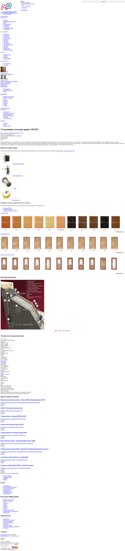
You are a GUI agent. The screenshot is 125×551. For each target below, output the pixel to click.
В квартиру (6, 34)
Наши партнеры (7, 14)
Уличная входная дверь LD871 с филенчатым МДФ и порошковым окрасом (25, 449)
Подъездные (6, 35)
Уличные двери (7, 125)
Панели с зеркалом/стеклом (10, 210)
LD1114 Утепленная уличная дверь (12, 408)
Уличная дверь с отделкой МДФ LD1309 (13, 416)
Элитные (5, 57)
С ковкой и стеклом (8, 28)
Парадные (5, 40)
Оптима (5, 56)
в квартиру (3, 363)
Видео (5, 91)
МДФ (4, 22)
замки (57, 150)
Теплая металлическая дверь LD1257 (12, 424)
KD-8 (68, 330)
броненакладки (71, 150)
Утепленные (6, 43)
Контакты (3, 120)
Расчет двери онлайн (8, 510)
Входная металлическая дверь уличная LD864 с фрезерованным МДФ (23, 400)
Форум (5, 101)
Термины (5, 100)
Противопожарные (8, 49)
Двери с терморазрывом (6, 74)
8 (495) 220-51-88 (5, 534)
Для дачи (5, 47)
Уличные (5, 42)
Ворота (5, 479)
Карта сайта (6, 512)
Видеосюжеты (7, 493)
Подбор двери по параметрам (10, 511)
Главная (5, 123)
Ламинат (5, 20)
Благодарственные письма (9, 487)
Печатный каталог (8, 90)
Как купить (3, 109)
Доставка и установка (8, 113)
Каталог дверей (4, 16)
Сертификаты (6, 485)
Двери (5, 124)
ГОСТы (5, 105)
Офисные (5, 46)
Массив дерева (7, 24)
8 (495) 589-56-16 (5, 536)
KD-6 (64, 330)
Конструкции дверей (8, 96)
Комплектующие (7, 477)
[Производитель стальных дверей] (11, 5)
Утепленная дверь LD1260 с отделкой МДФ (14, 457)
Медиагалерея (4, 86)
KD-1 (56, 330)
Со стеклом (6, 26)
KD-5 (60, 330)
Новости (5, 103)
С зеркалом (6, 25)
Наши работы (6, 89)
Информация (4, 94)
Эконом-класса (7, 54)
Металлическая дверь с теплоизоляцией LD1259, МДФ (18, 440)
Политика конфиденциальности (11, 526)
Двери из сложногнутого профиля (9, 81)
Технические (6, 48)
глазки (64, 150)
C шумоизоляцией (8, 44)
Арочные (5, 64)
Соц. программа (7, 118)
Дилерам (5, 117)
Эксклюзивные (7, 58)
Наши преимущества (8, 115)
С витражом (6, 29)
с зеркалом (3, 361)
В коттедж (6, 39)
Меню (22, 1)
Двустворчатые (7, 63)
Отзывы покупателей (8, 488)
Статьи (5, 104)
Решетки (5, 478)
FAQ (4, 99)
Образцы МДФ (7, 208)
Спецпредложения (5, 108)
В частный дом (7, 38)
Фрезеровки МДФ (7, 209)
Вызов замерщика (7, 114)
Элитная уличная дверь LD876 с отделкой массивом (17, 465)
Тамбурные (6, 36)
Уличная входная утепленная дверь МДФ (14, 432)
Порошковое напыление (9, 21)
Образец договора (7, 97)
